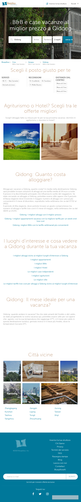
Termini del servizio (60, 450)
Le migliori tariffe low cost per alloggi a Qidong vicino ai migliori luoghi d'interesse (40, 283)
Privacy (60, 446)
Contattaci (60, 466)
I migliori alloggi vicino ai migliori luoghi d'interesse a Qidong (40, 255)
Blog (60, 460)
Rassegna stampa (60, 456)
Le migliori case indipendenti (40, 271)
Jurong (58, 408)
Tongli (32, 415)
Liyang (32, 411)
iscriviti (72, 477)
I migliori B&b (40, 263)
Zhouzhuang (35, 418)
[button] (33, 494)
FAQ (60, 453)
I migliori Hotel (40, 267)
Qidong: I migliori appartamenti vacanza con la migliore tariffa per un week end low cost (41, 219)
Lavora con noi (60, 463)
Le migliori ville (40, 279)
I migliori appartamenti (40, 259)
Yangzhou (9, 418)
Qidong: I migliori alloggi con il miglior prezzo (40, 214)
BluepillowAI (60, 469)
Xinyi (57, 415)
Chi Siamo (60, 443)
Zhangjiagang (11, 408)
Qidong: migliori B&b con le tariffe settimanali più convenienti (40, 225)
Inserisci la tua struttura (60, 440)
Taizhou (8, 415)
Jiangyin (33, 408)
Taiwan (58, 411)
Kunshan (8, 411)
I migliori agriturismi (40, 275)
